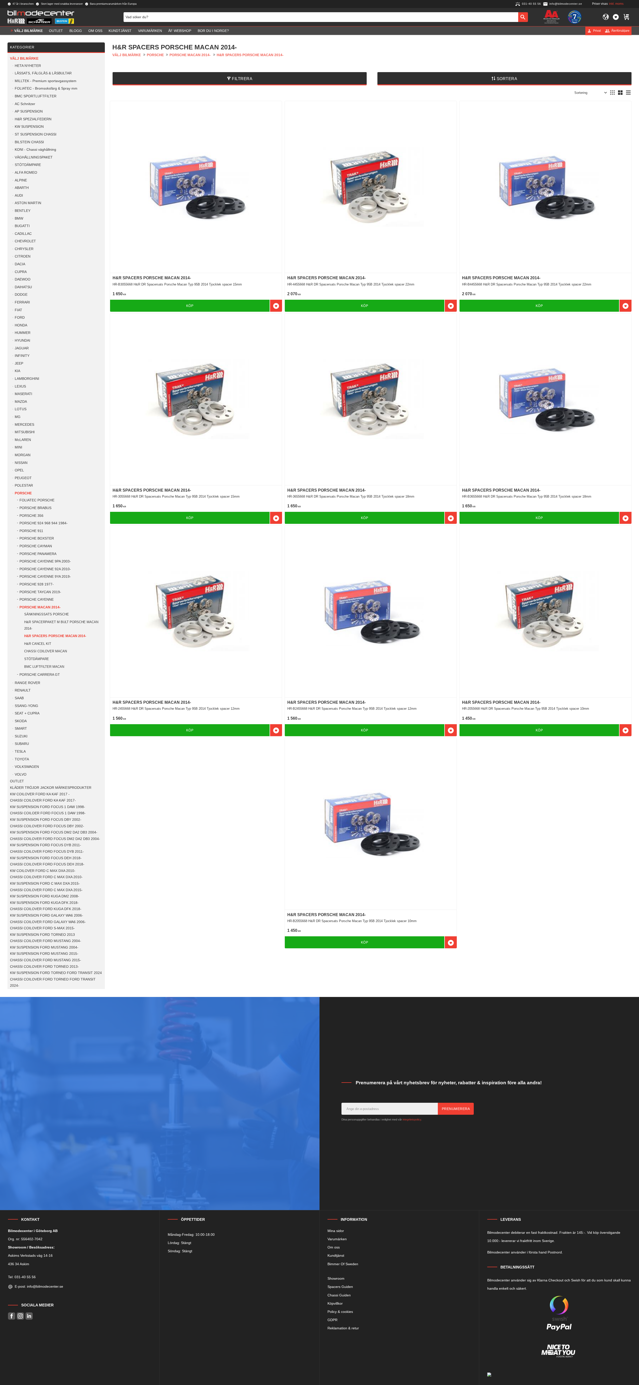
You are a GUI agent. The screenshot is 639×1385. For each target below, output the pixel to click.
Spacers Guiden (340, 1287)
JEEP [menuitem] (19, 363)
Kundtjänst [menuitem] (120, 31)
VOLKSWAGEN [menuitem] (27, 767)
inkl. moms (616, 3)
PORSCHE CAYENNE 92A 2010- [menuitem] (45, 569)
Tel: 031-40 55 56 (22, 1277)
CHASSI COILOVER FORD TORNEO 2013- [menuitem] (44, 967)
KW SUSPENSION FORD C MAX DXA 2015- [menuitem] (45, 883)
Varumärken (337, 1239)
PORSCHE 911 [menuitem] (31, 531)
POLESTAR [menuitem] (24, 485)
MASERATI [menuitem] (23, 394)
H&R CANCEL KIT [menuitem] (37, 644)
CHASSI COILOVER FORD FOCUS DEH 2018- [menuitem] (47, 864)
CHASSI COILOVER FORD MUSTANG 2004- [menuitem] (45, 941)
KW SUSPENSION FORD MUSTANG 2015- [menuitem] (44, 954)
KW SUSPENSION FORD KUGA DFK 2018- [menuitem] (44, 903)
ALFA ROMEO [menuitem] (26, 172)
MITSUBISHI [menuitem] (25, 432)
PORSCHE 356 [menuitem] (31, 516)
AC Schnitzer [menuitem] (25, 104)
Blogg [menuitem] (75, 31)
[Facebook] (11, 1316)
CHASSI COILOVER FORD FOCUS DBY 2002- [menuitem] (47, 826)
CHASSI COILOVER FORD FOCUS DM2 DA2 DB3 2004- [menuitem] (55, 839)
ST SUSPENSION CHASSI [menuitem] (35, 134)
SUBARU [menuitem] (22, 744)
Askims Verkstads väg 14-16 (30, 1255)
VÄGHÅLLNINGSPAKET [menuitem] (34, 157)
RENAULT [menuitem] (23, 690)
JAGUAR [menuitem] (22, 348)
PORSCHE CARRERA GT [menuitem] (39, 675)
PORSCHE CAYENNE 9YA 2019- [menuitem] (45, 576)
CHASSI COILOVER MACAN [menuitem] (45, 651)
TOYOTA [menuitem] (22, 759)
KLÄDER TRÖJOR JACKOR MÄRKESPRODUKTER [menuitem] (50, 788)
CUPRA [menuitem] (21, 272)
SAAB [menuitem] (19, 698)
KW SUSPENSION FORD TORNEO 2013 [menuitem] (42, 935)
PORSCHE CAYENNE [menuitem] (36, 599)
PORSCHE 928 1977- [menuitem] (36, 584)
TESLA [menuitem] (20, 751)
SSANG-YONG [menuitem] (26, 706)
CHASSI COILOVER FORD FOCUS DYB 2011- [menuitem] (47, 851)
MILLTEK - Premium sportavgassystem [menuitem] (45, 81)
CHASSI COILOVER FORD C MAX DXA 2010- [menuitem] (46, 877)
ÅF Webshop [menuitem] (179, 31)
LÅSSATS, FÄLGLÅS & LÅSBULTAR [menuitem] (43, 73)
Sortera (507, 79)
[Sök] (523, 17)
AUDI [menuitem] (19, 195)
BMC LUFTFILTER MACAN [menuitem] (44, 667)
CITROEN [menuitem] (22, 256)
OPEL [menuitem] (19, 470)
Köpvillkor (335, 1303)
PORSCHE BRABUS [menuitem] (35, 508)
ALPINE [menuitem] (21, 180)
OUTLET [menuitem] (56, 31)
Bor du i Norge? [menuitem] (213, 31)
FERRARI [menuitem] (22, 302)
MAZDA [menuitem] (21, 402)
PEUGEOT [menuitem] (23, 478)
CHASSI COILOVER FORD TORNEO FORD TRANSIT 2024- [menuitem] (53, 982)
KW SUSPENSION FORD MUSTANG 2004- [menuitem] (44, 947)
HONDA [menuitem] (21, 325)
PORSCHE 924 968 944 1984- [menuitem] (43, 523)
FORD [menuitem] (20, 317)
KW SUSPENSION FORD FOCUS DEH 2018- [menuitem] (46, 858)
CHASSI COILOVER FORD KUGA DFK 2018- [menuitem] (45, 909)
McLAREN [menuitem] (23, 440)
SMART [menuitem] (21, 728)
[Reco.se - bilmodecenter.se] (574, 17)
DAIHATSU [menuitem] (23, 287)
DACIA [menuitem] (20, 264)
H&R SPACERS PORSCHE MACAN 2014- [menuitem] (55, 636)
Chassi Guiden (339, 1295)
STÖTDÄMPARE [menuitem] (28, 165)
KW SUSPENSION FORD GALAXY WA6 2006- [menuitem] (46, 915)
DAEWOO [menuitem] (22, 279)
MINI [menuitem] (18, 447)
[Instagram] (20, 1316)
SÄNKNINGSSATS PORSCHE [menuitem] (46, 614)
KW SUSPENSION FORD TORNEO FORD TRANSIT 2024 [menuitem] (56, 973)
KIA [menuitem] (17, 371)
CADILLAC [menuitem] (23, 234)
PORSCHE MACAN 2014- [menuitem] (40, 607)
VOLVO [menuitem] (20, 774)
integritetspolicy (412, 1119)
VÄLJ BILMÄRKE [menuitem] (28, 31)
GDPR (332, 1320)
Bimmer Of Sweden (342, 1264)
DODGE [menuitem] (21, 294)
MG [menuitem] (17, 417)
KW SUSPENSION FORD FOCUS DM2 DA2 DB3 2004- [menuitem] (53, 832)
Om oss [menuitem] (95, 31)
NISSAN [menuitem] (21, 463)
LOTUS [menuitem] (20, 409)
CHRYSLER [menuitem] (24, 249)
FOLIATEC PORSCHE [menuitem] (36, 500)
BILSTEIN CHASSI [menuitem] (29, 142)
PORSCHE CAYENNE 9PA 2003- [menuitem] (45, 561)
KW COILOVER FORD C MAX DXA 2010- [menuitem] (42, 871)
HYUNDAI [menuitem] (22, 340)
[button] (615, 16)
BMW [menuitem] (19, 218)
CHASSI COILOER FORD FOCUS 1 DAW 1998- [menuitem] (48, 813)
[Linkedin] (29, 1316)
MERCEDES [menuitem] (24, 424)
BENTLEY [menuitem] (22, 211)
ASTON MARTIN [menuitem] (28, 203)
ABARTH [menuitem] (22, 188)
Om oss (333, 1247)
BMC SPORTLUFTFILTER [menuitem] (35, 96)
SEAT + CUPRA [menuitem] (27, 713)
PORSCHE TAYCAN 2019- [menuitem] (40, 592)
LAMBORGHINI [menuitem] (27, 379)
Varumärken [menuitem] (150, 31)
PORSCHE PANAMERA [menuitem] (37, 554)
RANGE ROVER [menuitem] (27, 683)
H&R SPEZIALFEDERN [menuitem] (33, 119)
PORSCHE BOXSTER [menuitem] (36, 538)
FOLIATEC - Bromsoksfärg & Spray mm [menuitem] (46, 88)
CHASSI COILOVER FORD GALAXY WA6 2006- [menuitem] (48, 922)
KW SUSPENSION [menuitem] (29, 127)
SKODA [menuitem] (21, 721)
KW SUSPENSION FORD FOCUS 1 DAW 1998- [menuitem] (47, 807)
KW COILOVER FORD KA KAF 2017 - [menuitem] (40, 794)
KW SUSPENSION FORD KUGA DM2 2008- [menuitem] (44, 896)
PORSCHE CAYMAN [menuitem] (35, 546)
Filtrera (242, 79)
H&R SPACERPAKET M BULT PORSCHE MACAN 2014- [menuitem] (61, 625)
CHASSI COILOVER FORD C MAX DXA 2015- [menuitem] (46, 890)
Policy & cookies (340, 1312)
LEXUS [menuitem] (20, 386)
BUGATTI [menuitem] (22, 226)
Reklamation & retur (343, 1328)
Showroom (335, 1278)
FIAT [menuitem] (18, 310)
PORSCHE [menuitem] (23, 493)
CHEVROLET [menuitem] (25, 241)
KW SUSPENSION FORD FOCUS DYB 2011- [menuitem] (45, 845)
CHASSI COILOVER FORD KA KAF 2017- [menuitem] (43, 800)
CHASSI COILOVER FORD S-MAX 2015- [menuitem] (42, 928)
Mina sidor (335, 1231)
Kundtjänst (335, 1255)
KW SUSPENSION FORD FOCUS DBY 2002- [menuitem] (45, 820)
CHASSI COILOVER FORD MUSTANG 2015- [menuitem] (45, 960)
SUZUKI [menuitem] (21, 736)
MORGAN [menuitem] (22, 455)
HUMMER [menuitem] (22, 333)
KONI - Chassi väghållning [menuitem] (35, 149)
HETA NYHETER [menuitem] (28, 66)
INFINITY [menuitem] (22, 356)
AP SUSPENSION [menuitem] (29, 111)
